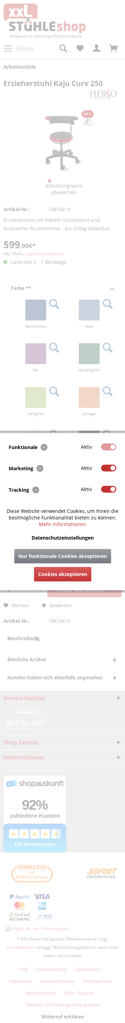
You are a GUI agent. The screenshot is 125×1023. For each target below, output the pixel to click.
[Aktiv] (108, 447)
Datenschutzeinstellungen (63, 537)
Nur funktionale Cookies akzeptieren (62, 555)
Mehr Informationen (62, 524)
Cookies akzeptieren (62, 573)
